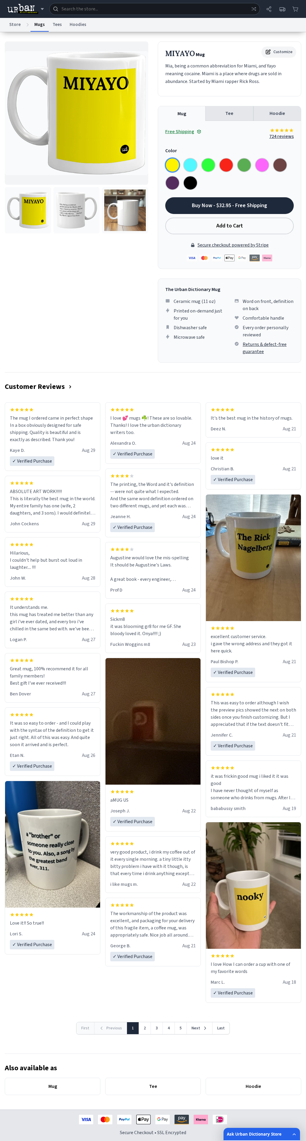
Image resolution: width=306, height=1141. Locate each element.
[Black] (190, 183)
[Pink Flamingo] (262, 165)
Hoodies (78, 24)
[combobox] (154, 9)
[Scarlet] (226, 165)
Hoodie (277, 113)
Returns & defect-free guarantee (265, 348)
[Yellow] (172, 165)
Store (15, 24)
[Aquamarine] (190, 165)
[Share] (269, 9)
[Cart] (295, 9)
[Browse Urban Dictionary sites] (25, 9)
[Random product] (253, 9)
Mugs (39, 24)
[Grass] (244, 165)
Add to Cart (229, 226)
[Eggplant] (172, 183)
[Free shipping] (282, 9)
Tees (57, 24)
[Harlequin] (208, 165)
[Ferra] (280, 165)
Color (171, 150)
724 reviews (281, 136)
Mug (182, 113)
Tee (229, 113)
